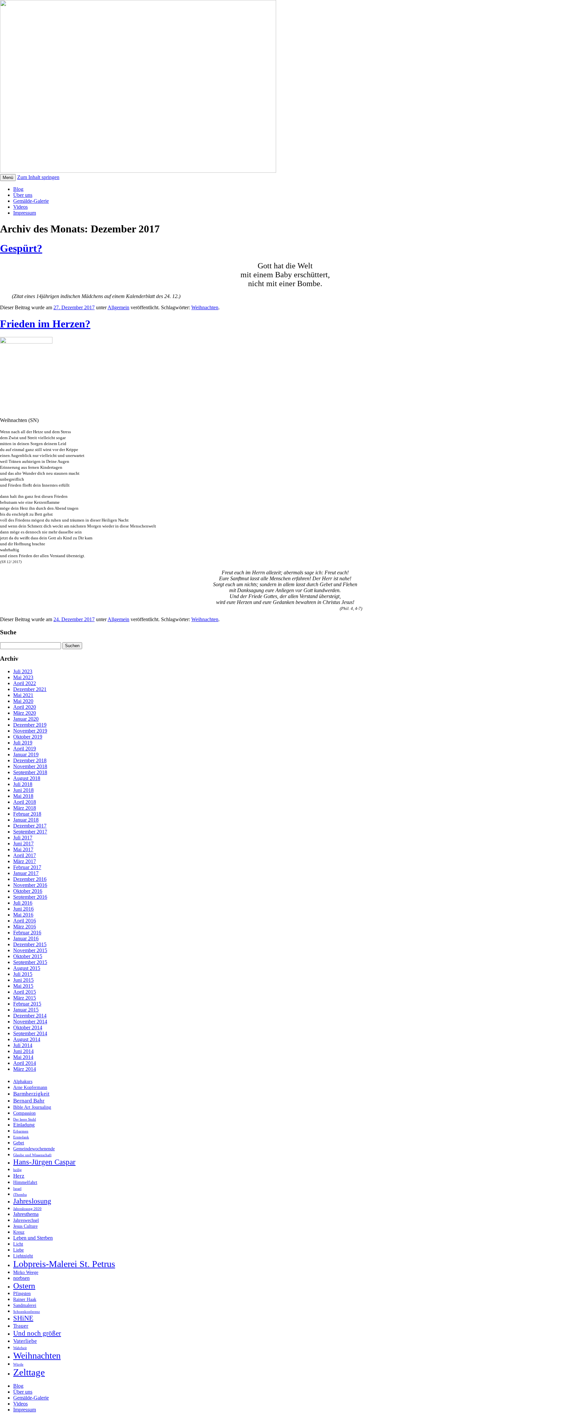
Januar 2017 (26, 873)
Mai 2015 (23, 986)
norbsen (21, 1278)
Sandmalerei (24, 1305)
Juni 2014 (23, 1051)
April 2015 (24, 992)
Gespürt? (21, 248)
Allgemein (118, 307)
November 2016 (30, 885)
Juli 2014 (22, 1045)
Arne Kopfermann (30, 1087)
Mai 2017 (23, 849)
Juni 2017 (23, 843)
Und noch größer (37, 1333)
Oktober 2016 (27, 891)
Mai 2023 (23, 677)
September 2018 (30, 772)
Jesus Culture (25, 1226)
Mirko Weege (25, 1272)
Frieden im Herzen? (45, 324)
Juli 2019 (22, 742)
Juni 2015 (23, 980)
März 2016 (24, 926)
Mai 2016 (23, 915)
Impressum (24, 213)
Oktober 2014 (27, 1027)
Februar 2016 (27, 932)
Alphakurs (22, 1081)
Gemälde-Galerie (31, 201)
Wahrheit (20, 1348)
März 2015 (24, 998)
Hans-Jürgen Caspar (44, 1162)
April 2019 (24, 748)
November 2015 (30, 950)
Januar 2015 (26, 1009)
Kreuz (18, 1232)
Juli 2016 (22, 903)
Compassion (24, 1113)
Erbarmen (20, 1131)
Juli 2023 (22, 671)
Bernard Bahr (29, 1100)
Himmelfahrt (25, 1182)
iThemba (20, 1194)
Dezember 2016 (30, 879)
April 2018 (24, 802)
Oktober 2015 (27, 956)
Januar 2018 (26, 820)
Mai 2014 (23, 1057)
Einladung (24, 1125)
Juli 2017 (22, 837)
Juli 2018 (22, 784)
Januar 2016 (26, 938)
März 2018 (24, 808)
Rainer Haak (24, 1299)
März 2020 (24, 713)
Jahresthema (26, 1214)
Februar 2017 (27, 867)
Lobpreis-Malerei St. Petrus (64, 1264)
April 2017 (24, 855)
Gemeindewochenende (34, 1148)
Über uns (22, 195)
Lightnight (23, 1255)
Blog (18, 189)
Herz (18, 1175)
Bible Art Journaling (32, 1107)
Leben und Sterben (33, 1238)
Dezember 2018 (30, 760)
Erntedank (21, 1137)
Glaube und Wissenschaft (32, 1155)
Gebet (18, 1142)
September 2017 (30, 831)
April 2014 (24, 1063)
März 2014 (24, 1069)
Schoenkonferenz (26, 1311)
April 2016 (24, 920)
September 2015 (30, 962)
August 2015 (26, 968)
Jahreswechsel (26, 1220)
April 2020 (24, 707)
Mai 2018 (23, 796)
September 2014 (30, 1033)
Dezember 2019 (30, 725)
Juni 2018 (23, 790)
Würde (18, 1364)
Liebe (18, 1250)
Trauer (20, 1325)
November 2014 (30, 1021)
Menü (8, 177)
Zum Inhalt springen (38, 177)
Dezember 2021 (30, 689)
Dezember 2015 (30, 944)
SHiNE (23, 1318)
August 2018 (26, 778)
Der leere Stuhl (24, 1119)
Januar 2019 (26, 754)
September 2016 (30, 897)
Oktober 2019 (27, 736)
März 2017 (24, 861)
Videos (20, 207)
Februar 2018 (27, 814)
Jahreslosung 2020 (27, 1209)
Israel (17, 1189)
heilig (17, 1170)
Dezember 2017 (30, 826)
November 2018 (30, 766)
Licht (18, 1244)
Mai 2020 (23, 701)
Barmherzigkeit (31, 1093)
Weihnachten (204, 307)
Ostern (24, 1285)
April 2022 (24, 683)
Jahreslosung (32, 1201)
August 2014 (26, 1039)
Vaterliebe (25, 1341)
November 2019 (30, 731)
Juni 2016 (23, 909)
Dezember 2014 (30, 1015)
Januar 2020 (26, 719)
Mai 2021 (23, 695)
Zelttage (29, 1372)
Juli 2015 (22, 974)
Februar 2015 (27, 1004)
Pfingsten (22, 1293)
